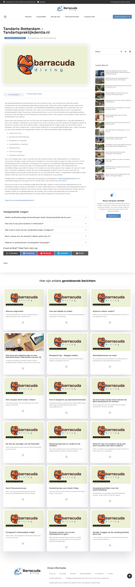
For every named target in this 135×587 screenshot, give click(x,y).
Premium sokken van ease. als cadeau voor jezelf (117, 160)
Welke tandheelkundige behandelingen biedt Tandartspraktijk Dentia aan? (46, 217)
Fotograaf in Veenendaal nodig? (20, 532)
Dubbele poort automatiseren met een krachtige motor (117, 108)
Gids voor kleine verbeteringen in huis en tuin (117, 130)
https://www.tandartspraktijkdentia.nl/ (19, 200)
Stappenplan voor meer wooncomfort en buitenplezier (118, 101)
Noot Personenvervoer (16, 488)
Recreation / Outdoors (15, 38)
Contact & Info (89, 17)
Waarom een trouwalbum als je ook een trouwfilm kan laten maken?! (109, 445)
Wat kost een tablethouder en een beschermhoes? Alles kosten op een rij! (23, 356)
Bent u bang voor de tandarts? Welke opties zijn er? (46, 236)
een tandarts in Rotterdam (44, 108)
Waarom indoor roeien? (103, 311)
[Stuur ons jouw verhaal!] (114, 194)
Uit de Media (41, 17)
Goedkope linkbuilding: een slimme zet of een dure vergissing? (87, 578)
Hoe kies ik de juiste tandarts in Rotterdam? (46, 224)
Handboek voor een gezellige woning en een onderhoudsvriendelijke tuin (118, 145)
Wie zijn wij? (55, 17)
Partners (28, 17)
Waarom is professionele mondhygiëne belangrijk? (46, 243)
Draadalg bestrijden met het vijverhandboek (105, 489)
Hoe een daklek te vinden (60, 311)
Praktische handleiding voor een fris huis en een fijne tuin (118, 86)
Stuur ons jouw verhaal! (113, 201)
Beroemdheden (85, 574)
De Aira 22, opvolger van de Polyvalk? (22, 444)
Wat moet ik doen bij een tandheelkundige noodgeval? (46, 230)
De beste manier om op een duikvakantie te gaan (62, 533)
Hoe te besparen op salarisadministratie (67, 400)
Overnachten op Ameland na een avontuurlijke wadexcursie (116, 138)
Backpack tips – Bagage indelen (63, 355)
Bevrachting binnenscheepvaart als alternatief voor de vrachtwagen (116, 79)
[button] (5, 17)
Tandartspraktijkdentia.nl (66, 178)
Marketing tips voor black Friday (64, 488)
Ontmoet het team (72, 17)
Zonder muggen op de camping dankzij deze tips (111, 533)
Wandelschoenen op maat (105, 355)
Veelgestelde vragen (34, 94)
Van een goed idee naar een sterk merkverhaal (116, 115)
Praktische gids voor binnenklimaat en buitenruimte (117, 123)
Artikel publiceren (55, 578)
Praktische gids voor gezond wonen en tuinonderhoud (117, 167)
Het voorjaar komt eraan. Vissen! (20, 400)
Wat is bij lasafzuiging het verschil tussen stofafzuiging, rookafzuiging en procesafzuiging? (117, 72)
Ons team (62, 574)
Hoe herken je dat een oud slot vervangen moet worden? (115, 152)
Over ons (52, 574)
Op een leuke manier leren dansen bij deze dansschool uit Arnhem (110, 401)
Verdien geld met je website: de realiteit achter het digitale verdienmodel (74, 583)
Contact (110, 574)
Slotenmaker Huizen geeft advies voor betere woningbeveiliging (117, 174)
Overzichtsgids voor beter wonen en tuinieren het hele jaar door (116, 93)
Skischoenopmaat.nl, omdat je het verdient (64, 445)
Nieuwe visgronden (14, 311)
